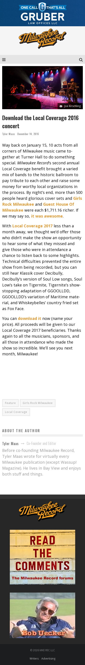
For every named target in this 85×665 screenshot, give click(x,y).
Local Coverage (16, 412)
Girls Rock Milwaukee (38, 403)
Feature (10, 403)
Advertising (48, 658)
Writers (34, 658)
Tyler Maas (8, 134)
